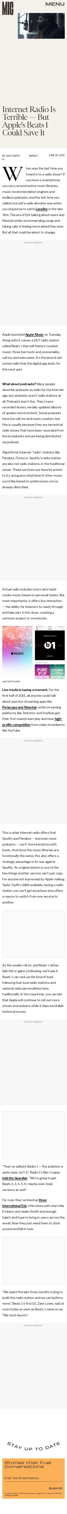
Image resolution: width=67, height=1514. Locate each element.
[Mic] (7, 8)
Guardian (21, 1178)
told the (8, 1178)
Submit (56, 1488)
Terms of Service (54, 1493)
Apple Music (34, 334)
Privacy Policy (13, 1495)
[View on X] (33, 934)
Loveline (42, 209)
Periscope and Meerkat (19, 707)
